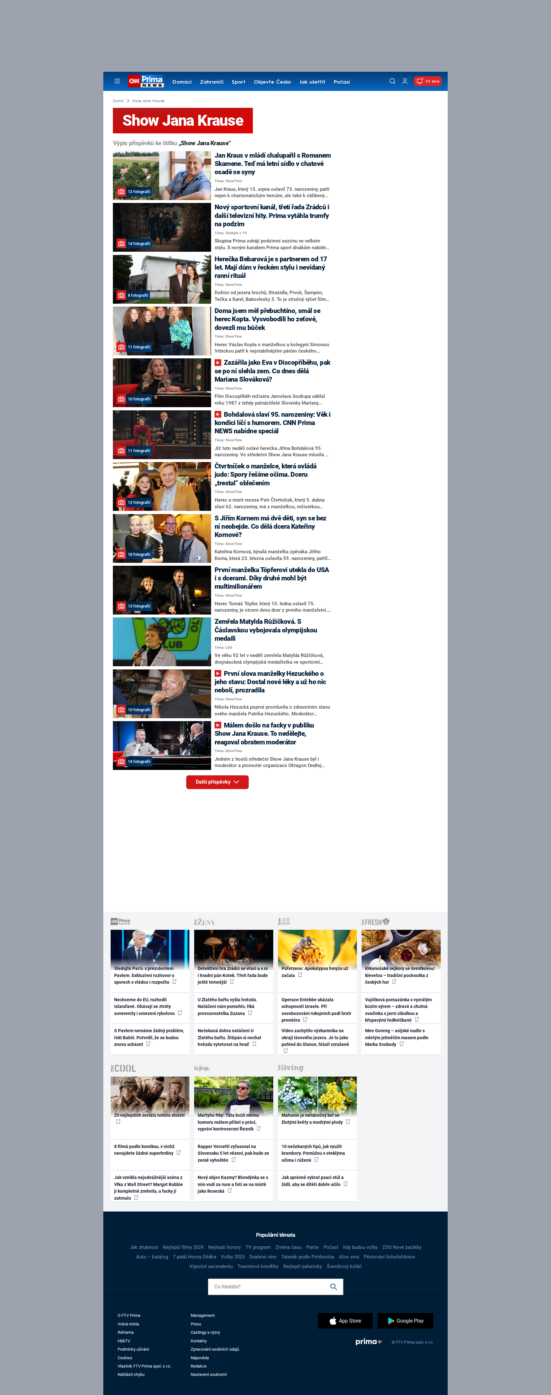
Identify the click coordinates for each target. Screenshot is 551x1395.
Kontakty (199, 1341)
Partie (312, 1247)
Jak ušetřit (312, 82)
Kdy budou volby (360, 1247)
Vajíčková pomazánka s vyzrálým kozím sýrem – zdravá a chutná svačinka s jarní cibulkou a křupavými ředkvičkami (398, 1010)
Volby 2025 (233, 1257)
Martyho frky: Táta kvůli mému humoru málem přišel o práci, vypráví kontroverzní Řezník (228, 1122)
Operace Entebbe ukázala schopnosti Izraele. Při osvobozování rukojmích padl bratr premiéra (316, 1010)
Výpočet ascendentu (211, 1266)
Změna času (289, 1247)
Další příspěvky (214, 782)
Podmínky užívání (133, 1349)
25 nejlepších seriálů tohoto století (149, 1115)
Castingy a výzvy (205, 1332)
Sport (239, 82)
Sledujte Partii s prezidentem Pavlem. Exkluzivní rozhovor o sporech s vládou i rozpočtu (144, 975)
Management (203, 1315)
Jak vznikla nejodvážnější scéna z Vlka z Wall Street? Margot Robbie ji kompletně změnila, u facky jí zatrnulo (148, 1187)
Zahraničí (212, 82)
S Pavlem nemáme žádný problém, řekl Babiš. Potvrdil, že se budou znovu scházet (149, 1037)
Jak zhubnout (144, 1247)
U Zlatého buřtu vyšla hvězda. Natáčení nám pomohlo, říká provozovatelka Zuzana (227, 1006)
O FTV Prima (129, 1315)
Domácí (182, 82)
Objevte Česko (272, 82)
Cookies (125, 1357)
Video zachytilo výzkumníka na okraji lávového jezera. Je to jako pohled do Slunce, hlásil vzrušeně (315, 1037)
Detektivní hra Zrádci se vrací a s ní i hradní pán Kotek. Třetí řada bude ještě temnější (233, 975)
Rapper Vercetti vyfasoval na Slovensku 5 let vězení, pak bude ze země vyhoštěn (233, 1153)
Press (196, 1324)
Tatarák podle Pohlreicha (307, 1257)
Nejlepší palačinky (302, 1266)
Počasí (342, 82)
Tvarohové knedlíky (258, 1266)
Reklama (126, 1332)
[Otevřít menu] (117, 81)
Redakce (199, 1366)
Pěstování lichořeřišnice (389, 1257)
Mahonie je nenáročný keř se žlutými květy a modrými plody (313, 1118)
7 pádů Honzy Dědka (194, 1257)
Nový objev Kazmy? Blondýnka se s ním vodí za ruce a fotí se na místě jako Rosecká (233, 1184)
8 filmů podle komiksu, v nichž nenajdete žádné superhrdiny (144, 1150)
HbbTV (124, 1341)
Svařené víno (262, 1257)
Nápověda (200, 1357)
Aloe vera (349, 1257)
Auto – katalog (152, 1257)
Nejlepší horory (224, 1247)
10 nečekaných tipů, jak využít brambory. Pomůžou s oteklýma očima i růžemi (313, 1153)
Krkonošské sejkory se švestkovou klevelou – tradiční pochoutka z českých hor (399, 975)
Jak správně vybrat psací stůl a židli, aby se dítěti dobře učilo (313, 1181)
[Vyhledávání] (392, 81)
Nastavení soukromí (209, 1374)
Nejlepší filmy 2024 (183, 1247)
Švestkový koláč (344, 1266)
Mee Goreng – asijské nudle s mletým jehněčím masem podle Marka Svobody (397, 1037)
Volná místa (128, 1324)
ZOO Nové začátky (402, 1247)
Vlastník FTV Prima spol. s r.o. (144, 1366)
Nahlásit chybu (131, 1374)
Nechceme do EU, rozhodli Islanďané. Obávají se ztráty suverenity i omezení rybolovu (145, 1006)
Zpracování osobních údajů (215, 1349)
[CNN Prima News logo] (146, 81)
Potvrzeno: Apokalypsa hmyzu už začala (315, 972)
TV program (258, 1247)
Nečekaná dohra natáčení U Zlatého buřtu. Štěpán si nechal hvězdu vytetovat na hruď (229, 1037)
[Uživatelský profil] (405, 81)
